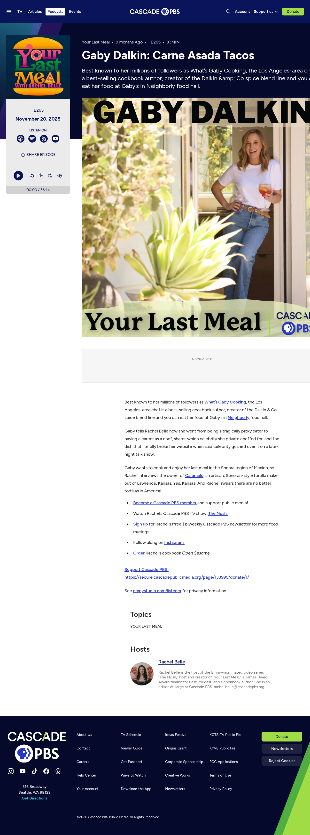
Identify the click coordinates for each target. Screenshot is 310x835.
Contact (83, 748)
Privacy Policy (220, 789)
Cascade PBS (98, 817)
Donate (293, 11)
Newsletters (282, 748)
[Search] (228, 11)
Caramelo (194, 475)
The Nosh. (218, 513)
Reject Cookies (282, 760)
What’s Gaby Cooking (225, 402)
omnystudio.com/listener (157, 590)
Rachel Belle (171, 662)
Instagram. (174, 542)
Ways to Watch (133, 775)
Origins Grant (176, 748)
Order (139, 553)
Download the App (136, 789)
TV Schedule (131, 735)
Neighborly (238, 417)
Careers (83, 762)
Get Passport (131, 762)
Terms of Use (220, 775)
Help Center (86, 775)
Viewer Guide (131, 748)
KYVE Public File (222, 748)
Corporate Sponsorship (184, 762)
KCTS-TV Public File (225, 735)
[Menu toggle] (9, 11)
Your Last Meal (96, 42)
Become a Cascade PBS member (165, 502)
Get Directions (34, 798)
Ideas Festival (176, 735)
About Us (84, 735)
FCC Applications (223, 762)
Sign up (140, 524)
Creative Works (177, 775)
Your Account (88, 789)
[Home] (37, 747)
